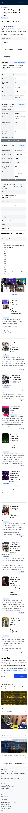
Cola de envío (4, 796)
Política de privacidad (6, 806)
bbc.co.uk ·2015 (6, 554)
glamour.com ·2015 (7, 520)
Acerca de (3, 783)
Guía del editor (5, 788)
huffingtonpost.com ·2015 (8, 481)
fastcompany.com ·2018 (8, 634)
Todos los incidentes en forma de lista (10, 793)
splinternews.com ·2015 (8, 450)
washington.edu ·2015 (7, 316)
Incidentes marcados (6, 794)
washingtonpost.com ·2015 (9, 597)
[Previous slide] (3, 284)
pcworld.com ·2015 (7, 385)
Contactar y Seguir (5, 785)
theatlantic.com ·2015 (15, 413)
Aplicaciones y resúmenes (7, 786)
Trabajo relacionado (6, 776)
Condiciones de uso (6, 804)
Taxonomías (4, 799)
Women (4, 69)
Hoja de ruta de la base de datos (9, 775)
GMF (16, 97)
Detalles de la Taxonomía (21, 105)
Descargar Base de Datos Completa (10, 778)
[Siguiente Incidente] (19, 21)
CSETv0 (16, 95)
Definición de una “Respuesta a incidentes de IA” (13, 773)
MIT (19, 97)
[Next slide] (24, 284)
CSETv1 (21, 95)
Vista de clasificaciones (7, 798)
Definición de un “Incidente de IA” (9, 771)
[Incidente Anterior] (14, 21)
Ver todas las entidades (19, 62)
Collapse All (21, 294)
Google (14, 67)
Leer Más (21, 335)
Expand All (14, 294)
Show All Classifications (14, 140)
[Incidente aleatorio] (16, 21)
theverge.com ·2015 (7, 354)
